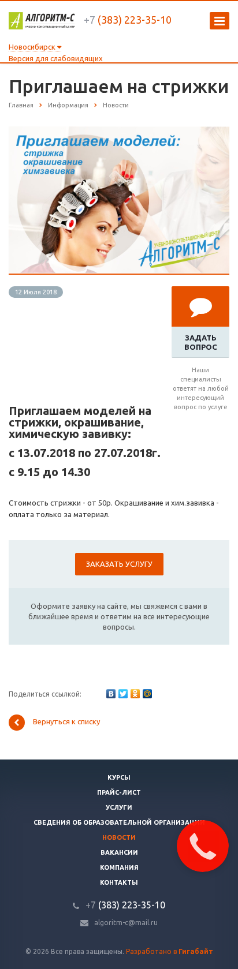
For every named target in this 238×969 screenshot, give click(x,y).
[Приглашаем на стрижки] (119, 132)
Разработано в (169, 951)
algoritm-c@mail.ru (126, 922)
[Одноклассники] (135, 693)
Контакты (119, 882)
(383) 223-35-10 (128, 19)
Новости (119, 837)
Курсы (119, 777)
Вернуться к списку (66, 721)
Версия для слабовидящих (56, 58)
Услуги (119, 807)
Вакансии (119, 852)
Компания (119, 867)
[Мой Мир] (147, 693)
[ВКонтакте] (111, 693)
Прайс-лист (119, 792)
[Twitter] (123, 693)
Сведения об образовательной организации (119, 822)
